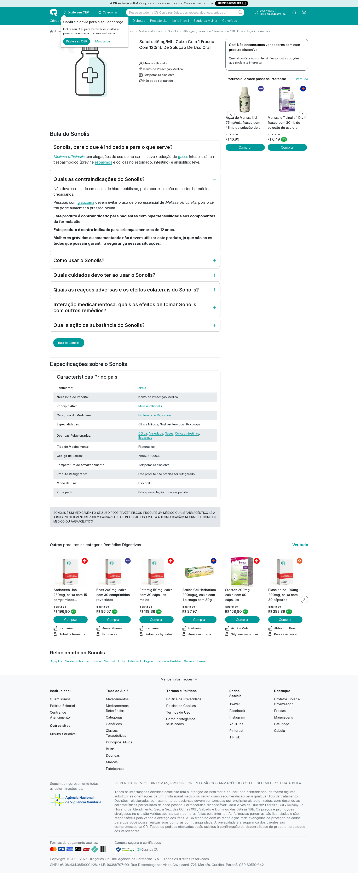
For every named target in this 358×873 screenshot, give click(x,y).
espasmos (103, 162)
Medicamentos (117, 699)
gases (183, 156)
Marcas (112, 762)
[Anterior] (231, 114)
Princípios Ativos (119, 742)
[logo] (53, 12)
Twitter (234, 704)
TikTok (234, 737)
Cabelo (279, 731)
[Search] (240, 12)
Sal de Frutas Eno (77, 661)
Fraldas (280, 711)
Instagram (237, 717)
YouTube (236, 724)
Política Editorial (62, 706)
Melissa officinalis (151, 31)
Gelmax (189, 661)
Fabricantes (115, 769)
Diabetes (139, 21)
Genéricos (229, 21)
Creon (96, 661)
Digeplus (56, 661)
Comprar (245, 147)
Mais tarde (102, 41)
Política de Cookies (181, 706)
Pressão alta (158, 21)
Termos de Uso (178, 712)
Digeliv (149, 661)
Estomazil (134, 661)
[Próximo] (302, 114)
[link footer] (125, 849)
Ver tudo (302, 79)
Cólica (142, 433)
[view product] (245, 99)
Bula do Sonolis (68, 342)
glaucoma (85, 202)
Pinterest (236, 731)
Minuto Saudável (63, 734)
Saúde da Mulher (205, 21)
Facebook (237, 711)
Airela (142, 388)
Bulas (110, 749)
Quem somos (60, 699)
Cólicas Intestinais (187, 433)
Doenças (113, 755)
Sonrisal (109, 661)
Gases (169, 433)
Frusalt (201, 661)
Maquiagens (283, 717)
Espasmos (145, 437)
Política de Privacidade (183, 699)
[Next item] (304, 599)
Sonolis (173, 31)
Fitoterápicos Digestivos (154, 415)
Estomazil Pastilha (169, 661)
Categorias (114, 717)
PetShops (281, 724)
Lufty (121, 661)
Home (58, 31)
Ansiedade (156, 433)
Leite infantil (180, 21)
